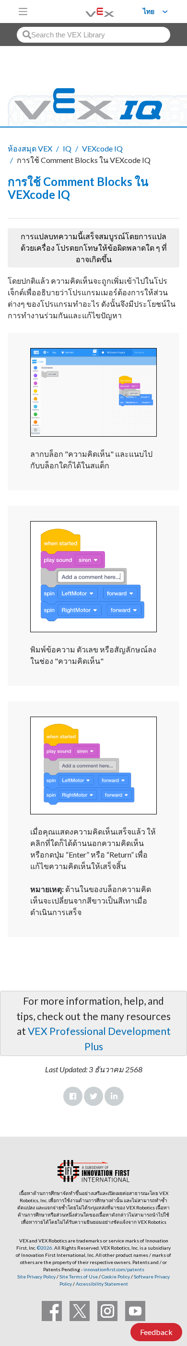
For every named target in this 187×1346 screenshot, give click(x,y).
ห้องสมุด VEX (30, 148)
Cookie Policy (116, 1276)
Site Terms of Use (78, 1276)
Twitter (93, 1096)
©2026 (44, 1248)
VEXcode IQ (102, 148)
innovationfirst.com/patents (113, 1269)
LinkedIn (114, 1096)
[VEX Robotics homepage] (88, 11)
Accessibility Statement (102, 1284)
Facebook (72, 1096)
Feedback (156, 1331)
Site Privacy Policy (36, 1276)
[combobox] (93, 35)
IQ (67, 148)
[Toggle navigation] (23, 11)
